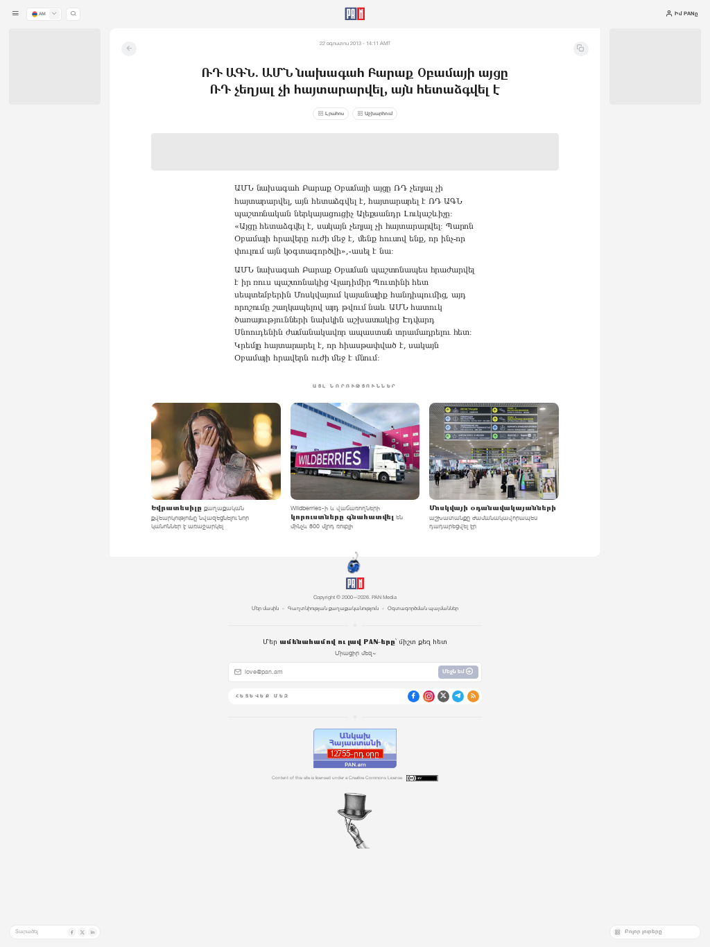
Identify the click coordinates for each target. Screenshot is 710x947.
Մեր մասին (265, 608)
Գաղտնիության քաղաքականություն (333, 608)
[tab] (446, 241)
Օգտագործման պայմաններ (423, 608)
